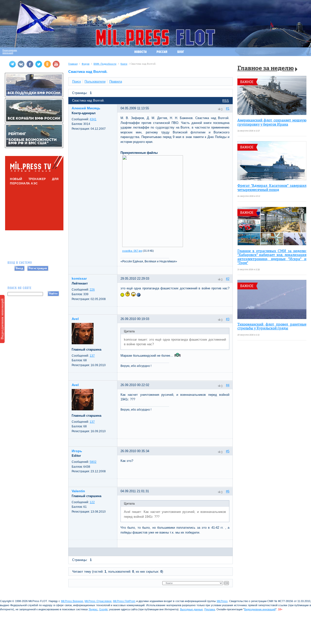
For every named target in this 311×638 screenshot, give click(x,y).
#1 (227, 108)
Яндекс (93, 609)
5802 (93, 462)
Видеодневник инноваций (2, 319)
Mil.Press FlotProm (124, 601)
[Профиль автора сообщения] (83, 343)
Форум (85, 63)
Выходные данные (191, 609)
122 (92, 502)
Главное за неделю (265, 69)
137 (92, 355)
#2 (227, 279)
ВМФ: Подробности (105, 63)
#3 (227, 319)
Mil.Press (222, 601)
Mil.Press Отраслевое (98, 601)
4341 (93, 119)
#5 (227, 451)
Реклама (209, 609)
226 (92, 289)
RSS (225, 101)
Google (103, 609)
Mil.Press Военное (72, 601)
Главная (73, 63)
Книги (124, 63)
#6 (227, 491)
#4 (227, 385)
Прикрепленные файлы (139, 153)
